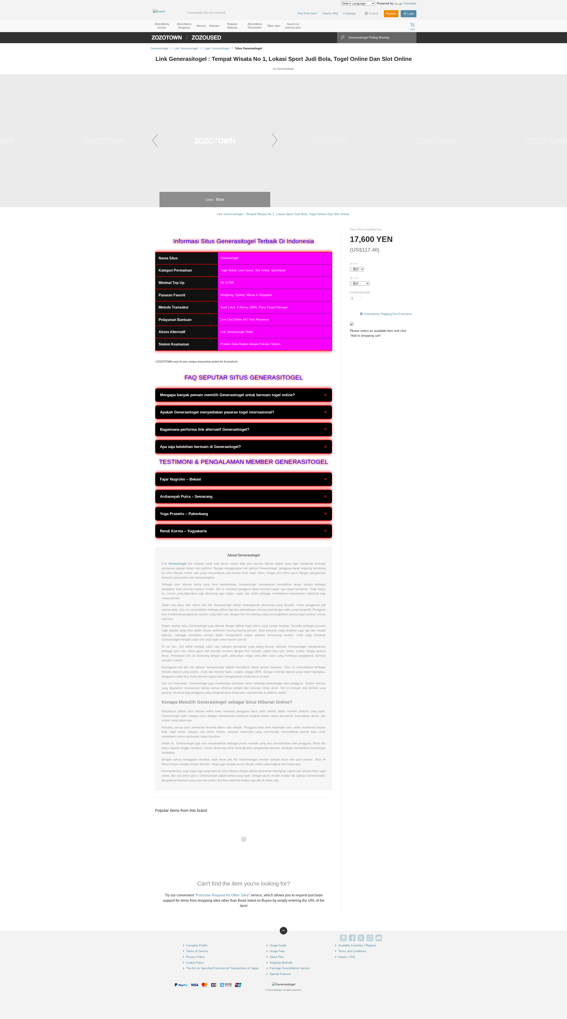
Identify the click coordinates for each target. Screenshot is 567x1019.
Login (410, 13)
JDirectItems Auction (161, 26)
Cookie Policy (195, 962)
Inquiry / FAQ (330, 13)
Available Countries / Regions (357, 945)
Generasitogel (159, 48)
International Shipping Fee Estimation (388, 314)
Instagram (370, 938)
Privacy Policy (195, 957)
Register (391, 13)
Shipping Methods (281, 962)
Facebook (352, 938)
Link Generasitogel (186, 48)
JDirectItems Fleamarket (254, 26)
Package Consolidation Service (290, 968)
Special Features (280, 974)
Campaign (349, 13)
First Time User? (308, 13)
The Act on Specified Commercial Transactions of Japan (222, 968)
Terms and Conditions (352, 951)
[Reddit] (387, 938)
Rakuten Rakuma (232, 26)
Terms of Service (197, 951)
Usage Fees (277, 951)
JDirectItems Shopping (184, 26)
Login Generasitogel (216, 48)
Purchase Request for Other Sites (222, 895)
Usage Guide (278, 945)
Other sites (273, 25)
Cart (412, 29)
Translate (409, 3)
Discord (378, 938)
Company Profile (196, 945)
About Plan (277, 957)
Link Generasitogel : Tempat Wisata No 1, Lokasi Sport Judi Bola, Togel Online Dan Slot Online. (283, 214)
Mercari (201, 25)
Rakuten (214, 25)
